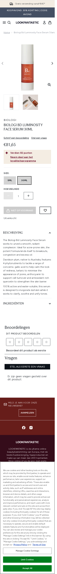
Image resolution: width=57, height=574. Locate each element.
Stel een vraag (39, 137)
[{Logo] (27, 22)
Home (7, 32)
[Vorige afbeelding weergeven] (2, 63)
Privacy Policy (20, 545)
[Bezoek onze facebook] (23, 427)
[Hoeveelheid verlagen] (8, 195)
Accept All (27, 568)
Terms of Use (39, 545)
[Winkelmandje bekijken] (49, 22)
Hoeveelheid (11, 189)
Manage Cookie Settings (27, 551)
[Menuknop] (3, 22)
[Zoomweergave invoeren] (49, 85)
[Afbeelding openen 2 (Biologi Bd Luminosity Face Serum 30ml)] (30, 102)
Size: (7, 173)
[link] (44, 22)
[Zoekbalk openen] (9, 22)
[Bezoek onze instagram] (31, 427)
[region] (27, 518)
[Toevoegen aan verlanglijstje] (45, 210)
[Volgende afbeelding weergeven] (52, 63)
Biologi (10, 120)
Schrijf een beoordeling (16, 137)
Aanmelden (27, 413)
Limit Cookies (27, 559)
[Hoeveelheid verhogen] (28, 195)
